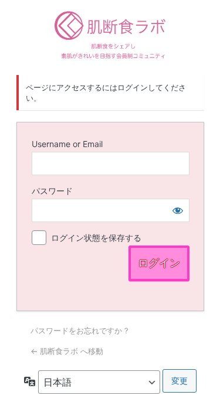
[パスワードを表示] (177, 210)
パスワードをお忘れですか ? (79, 330)
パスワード (52, 191)
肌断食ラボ (110, 35)
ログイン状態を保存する (96, 238)
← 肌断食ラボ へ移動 (67, 351)
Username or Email (67, 144)
